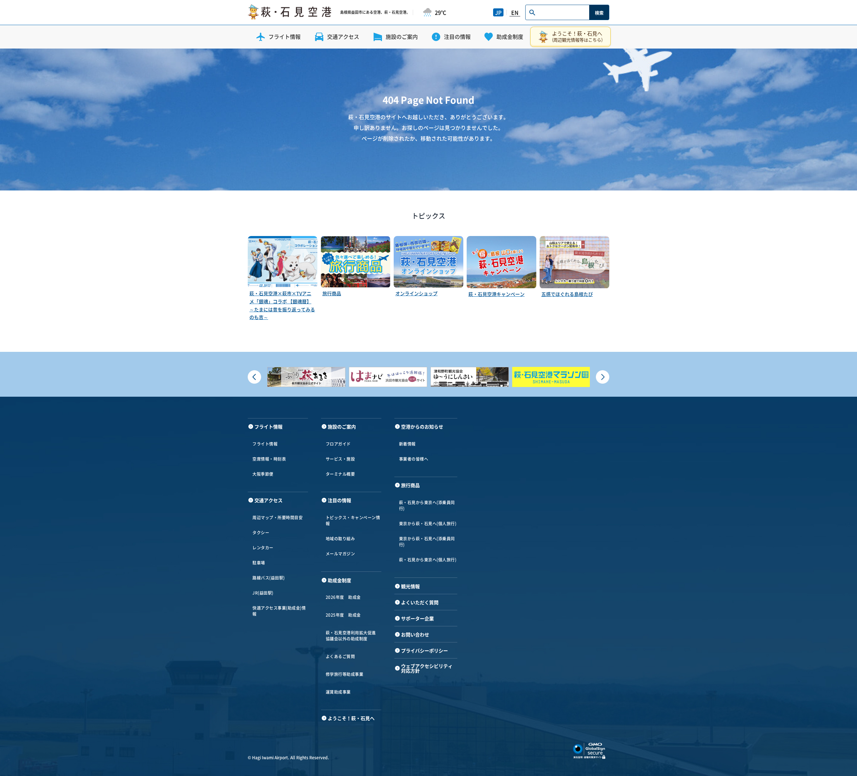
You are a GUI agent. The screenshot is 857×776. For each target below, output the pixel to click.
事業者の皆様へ (413, 459)
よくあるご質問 (340, 656)
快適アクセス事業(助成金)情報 (279, 611)
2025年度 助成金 (343, 615)
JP (498, 12)
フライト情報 (265, 444)
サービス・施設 (340, 459)
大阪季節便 (263, 474)
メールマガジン (340, 554)
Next (602, 377)
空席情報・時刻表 (269, 459)
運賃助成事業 (338, 692)
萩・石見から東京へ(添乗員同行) (427, 505)
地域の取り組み (340, 539)
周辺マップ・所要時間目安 (277, 518)
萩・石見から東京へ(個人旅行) (428, 560)
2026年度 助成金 (343, 597)
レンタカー (263, 548)
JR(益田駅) (263, 593)
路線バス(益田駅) (268, 578)
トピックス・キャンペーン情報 (353, 521)
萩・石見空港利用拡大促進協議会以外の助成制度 (351, 636)
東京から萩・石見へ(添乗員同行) (427, 542)
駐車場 (258, 563)
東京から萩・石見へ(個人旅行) (428, 524)
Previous (254, 377)
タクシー (260, 533)
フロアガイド (338, 444)
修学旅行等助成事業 (345, 674)
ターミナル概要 (340, 474)
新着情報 (407, 444)
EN (515, 12)
